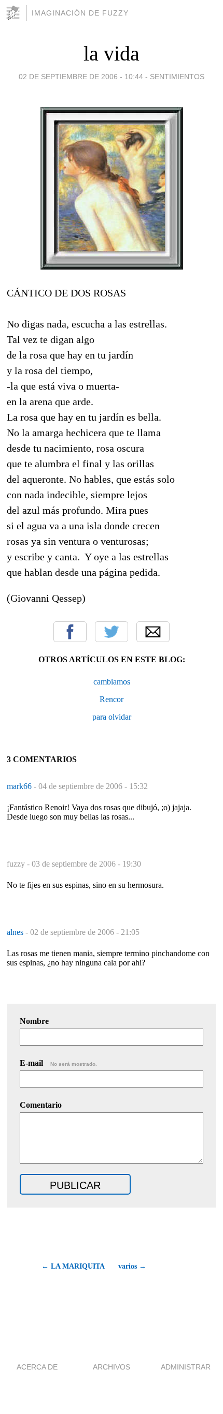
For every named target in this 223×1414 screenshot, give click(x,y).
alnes (16, 932)
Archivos (111, 1367)
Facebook (70, 631)
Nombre (34, 1021)
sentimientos (177, 76)
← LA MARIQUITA (72, 1266)
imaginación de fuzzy (80, 13)
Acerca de (37, 1367)
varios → (132, 1266)
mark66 (20, 786)
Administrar (186, 1367)
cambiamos (111, 681)
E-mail (58, 1063)
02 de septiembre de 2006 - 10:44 (81, 76)
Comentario (41, 1104)
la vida (111, 53)
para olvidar (111, 716)
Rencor (111, 699)
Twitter (111, 631)
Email (153, 631)
